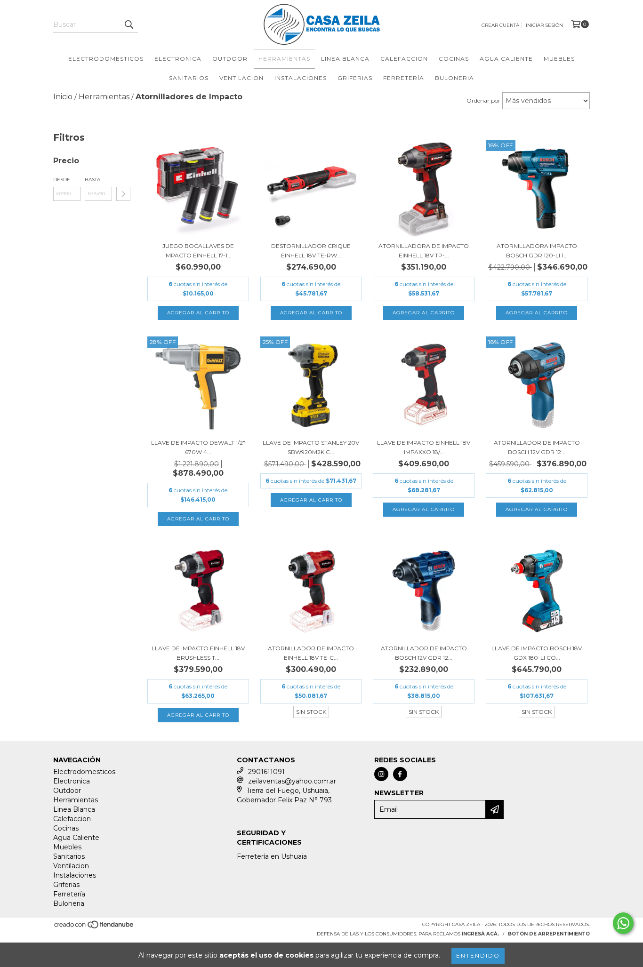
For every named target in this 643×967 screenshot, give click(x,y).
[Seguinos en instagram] (381, 774)
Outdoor (230, 58)
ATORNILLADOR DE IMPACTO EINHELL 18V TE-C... (311, 653)
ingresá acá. (480, 934)
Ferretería (403, 77)
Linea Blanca (345, 58)
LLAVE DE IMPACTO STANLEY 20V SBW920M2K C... (311, 447)
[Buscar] (128, 24)
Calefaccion (404, 58)
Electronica (177, 58)
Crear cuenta (500, 25)
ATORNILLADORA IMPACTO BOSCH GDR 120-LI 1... (537, 250)
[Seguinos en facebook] (400, 774)
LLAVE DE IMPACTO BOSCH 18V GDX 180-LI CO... (536, 653)
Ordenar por (483, 100)
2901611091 (266, 771)
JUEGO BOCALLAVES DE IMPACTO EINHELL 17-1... (198, 250)
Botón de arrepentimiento (549, 934)
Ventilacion (241, 77)
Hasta (92, 179)
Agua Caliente (506, 58)
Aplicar (123, 194)
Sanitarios (189, 77)
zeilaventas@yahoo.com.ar (292, 781)
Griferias (355, 77)
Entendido (478, 955)
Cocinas (454, 58)
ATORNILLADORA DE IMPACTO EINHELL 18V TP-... (423, 250)
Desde (61, 179)
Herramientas (284, 58)
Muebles (559, 58)
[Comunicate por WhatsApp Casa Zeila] (623, 923)
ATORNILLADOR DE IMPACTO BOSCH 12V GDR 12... (537, 447)
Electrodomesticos (106, 58)
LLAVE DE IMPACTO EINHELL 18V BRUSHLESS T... (198, 653)
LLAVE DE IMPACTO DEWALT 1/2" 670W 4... (198, 447)
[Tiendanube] (94, 928)
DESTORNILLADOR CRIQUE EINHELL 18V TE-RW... (311, 250)
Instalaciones (300, 77)
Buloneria (454, 77)
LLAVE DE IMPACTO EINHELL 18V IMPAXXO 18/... (423, 447)
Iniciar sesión (544, 25)
